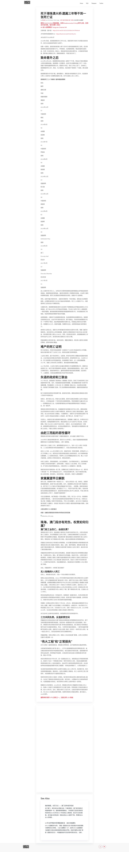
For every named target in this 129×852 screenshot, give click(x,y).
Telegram (93, 3)
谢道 (64, 20)
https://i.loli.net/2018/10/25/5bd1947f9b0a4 (66, 30)
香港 (72, 20)
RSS (87, 3)
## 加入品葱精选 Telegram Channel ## (54, 27)
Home (81, 3)
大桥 (61, 20)
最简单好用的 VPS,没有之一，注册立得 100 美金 (57, 697)
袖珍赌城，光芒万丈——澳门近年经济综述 (59, 806)
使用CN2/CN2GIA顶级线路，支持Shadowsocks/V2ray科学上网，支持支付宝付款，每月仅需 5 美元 (64, 24)
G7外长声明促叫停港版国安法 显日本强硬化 (60, 823)
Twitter (101, 3)
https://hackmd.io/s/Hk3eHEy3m (66, 34)
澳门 (70, 20)
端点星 (44, 20)
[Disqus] (64, 730)
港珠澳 (66, 20)
